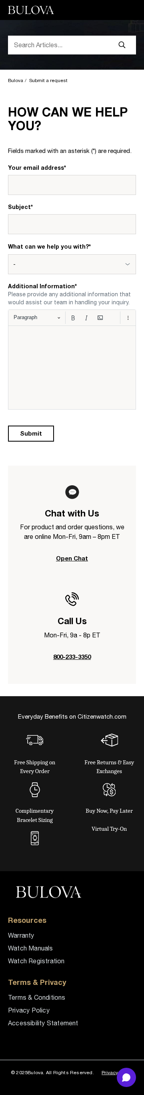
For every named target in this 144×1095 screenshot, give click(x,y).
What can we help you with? (49, 246)
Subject (20, 206)
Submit (31, 433)
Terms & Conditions (37, 997)
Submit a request (48, 80)
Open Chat (72, 558)
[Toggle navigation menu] (126, 10)
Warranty (21, 935)
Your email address (37, 167)
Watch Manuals (30, 948)
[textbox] (72, 367)
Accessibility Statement (43, 1023)
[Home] (32, 10)
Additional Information (42, 286)
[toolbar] (72, 317)
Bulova (15, 80)
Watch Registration (36, 960)
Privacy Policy (29, 1010)
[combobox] (72, 264)
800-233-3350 (72, 656)
